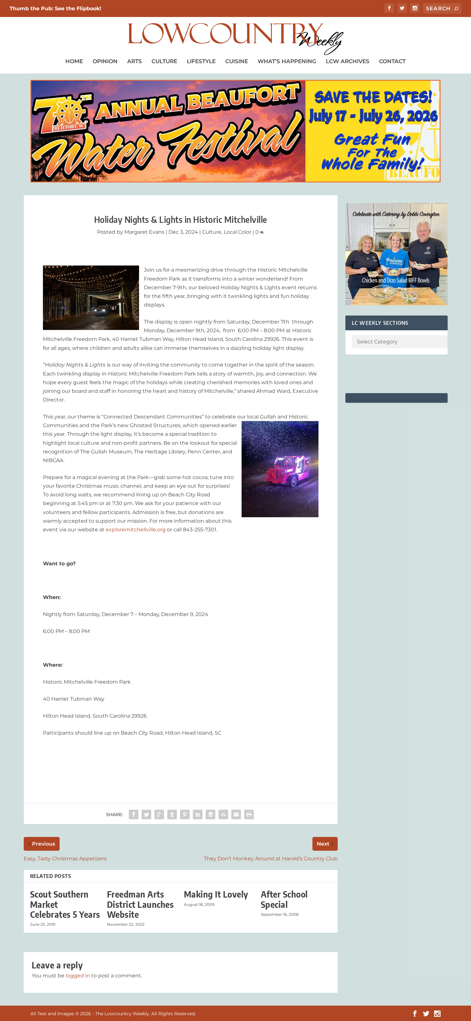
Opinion (105, 61)
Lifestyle (201, 61)
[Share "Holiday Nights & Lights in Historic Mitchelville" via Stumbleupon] (223, 814)
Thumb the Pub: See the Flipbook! (55, 8)
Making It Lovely (216, 894)
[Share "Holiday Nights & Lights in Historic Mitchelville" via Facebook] (133, 814)
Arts (134, 61)
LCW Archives (347, 61)
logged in (78, 976)
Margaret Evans (144, 232)
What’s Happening (287, 61)
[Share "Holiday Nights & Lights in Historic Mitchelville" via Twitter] (146, 814)
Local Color (237, 232)
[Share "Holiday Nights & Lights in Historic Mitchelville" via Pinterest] (184, 814)
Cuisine (236, 61)
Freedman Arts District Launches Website (140, 904)
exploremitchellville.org (136, 530)
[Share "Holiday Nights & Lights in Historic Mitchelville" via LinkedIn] (197, 814)
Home (74, 61)
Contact (392, 61)
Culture (164, 61)
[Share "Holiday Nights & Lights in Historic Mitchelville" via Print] (249, 814)
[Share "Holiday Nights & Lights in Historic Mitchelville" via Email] (236, 814)
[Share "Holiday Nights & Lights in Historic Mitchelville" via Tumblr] (172, 814)
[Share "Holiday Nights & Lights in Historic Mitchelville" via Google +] (159, 814)
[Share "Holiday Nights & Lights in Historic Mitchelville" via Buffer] (210, 814)
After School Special (284, 899)
